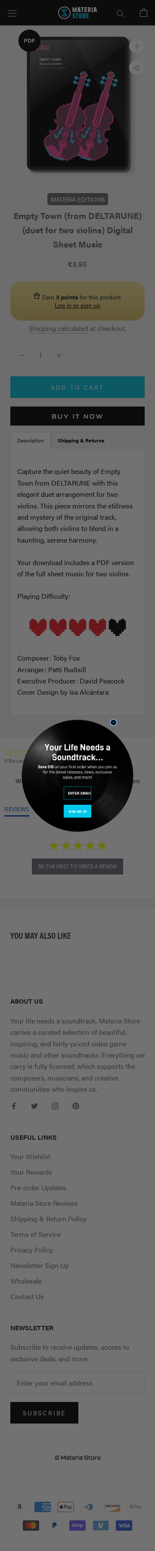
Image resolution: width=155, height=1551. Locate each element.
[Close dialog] (113, 722)
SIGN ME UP (77, 811)
